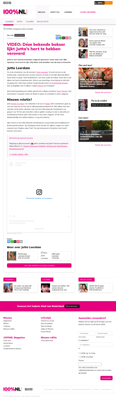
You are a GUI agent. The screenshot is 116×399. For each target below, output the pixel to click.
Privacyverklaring (62, 389)
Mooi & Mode (46, 326)
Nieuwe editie (86, 279)
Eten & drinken (47, 323)
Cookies (96, 389)
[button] (103, 3)
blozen (40, 86)
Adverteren (8, 343)
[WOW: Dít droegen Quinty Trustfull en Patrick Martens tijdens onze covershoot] (95, 287)
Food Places (46, 331)
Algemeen (9, 279)
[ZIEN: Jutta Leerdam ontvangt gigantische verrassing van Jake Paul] (56, 255)
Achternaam (100, 337)
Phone (81, 360)
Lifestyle (46, 317)
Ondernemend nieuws (12, 348)
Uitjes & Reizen (47, 329)
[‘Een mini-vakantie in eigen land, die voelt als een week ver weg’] (95, 31)
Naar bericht (39, 228)
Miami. (47, 104)
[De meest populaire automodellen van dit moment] (96, 131)
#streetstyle (52, 146)
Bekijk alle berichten (103, 92)
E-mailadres (84, 340)
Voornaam (82, 337)
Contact (6, 346)
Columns (46, 279)
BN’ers (6, 323)
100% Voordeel (86, 357)
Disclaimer (48, 389)
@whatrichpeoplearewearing (21, 138)
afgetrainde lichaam (60, 83)
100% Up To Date (87, 353)
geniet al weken (17, 104)
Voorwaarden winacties (81, 389)
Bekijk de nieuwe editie (100, 105)
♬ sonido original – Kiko (18, 154)
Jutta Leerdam (19, 35)
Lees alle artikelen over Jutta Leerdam (39, 265)
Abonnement (106, 389)
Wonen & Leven (47, 321)
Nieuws (7, 317)
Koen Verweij (62, 91)
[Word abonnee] (91, 304)
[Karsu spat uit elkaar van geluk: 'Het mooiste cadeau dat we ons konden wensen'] (95, 42)
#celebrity (42, 146)
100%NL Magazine (15, 12)
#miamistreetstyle (16, 149)
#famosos (34, 146)
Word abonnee (71, 306)
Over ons (7, 340)
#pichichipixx (62, 146)
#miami (26, 146)
